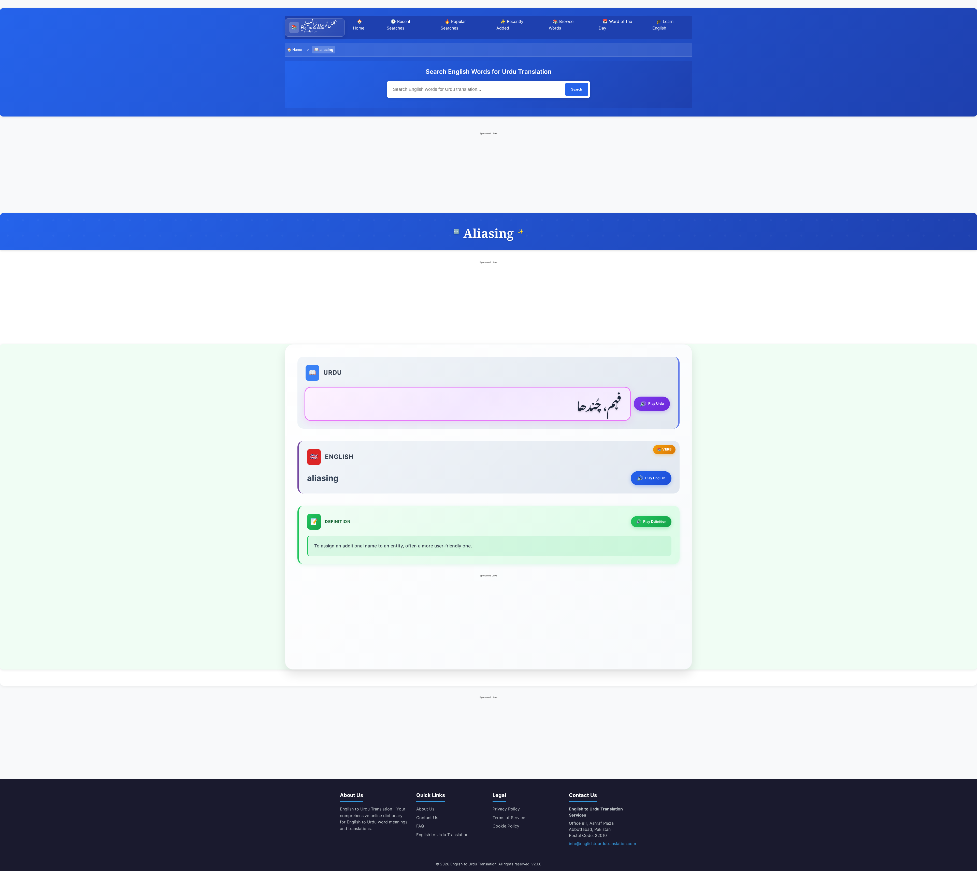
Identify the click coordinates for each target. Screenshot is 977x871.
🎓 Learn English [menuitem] (662, 25)
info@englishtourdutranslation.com (602, 843)
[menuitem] (315, 27)
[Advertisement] (488, 172)
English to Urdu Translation (442, 834)
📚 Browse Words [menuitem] (561, 25)
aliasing (326, 49)
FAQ (420, 826)
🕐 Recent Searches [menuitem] (398, 25)
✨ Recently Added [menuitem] (509, 25)
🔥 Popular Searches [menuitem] (453, 25)
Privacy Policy (506, 808)
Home (297, 49)
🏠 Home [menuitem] (358, 25)
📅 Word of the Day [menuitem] (615, 25)
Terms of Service (509, 817)
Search (576, 89)
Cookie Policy (506, 826)
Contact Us (427, 817)
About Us (425, 808)
